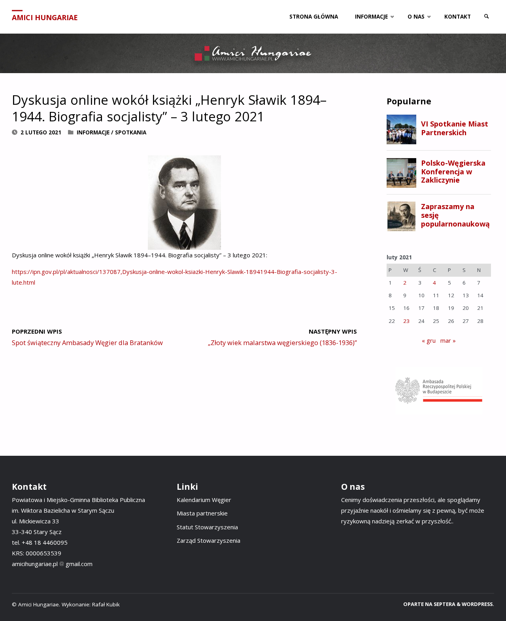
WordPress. (478, 604)
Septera (443, 604)
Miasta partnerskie (202, 513)
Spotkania (130, 132)
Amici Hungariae (45, 17)
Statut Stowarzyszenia (207, 527)
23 (406, 321)
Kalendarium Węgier (204, 500)
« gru (429, 340)
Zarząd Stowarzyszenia (208, 540)
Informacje (93, 132)
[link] (486, 17)
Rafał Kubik (106, 604)
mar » (448, 340)
